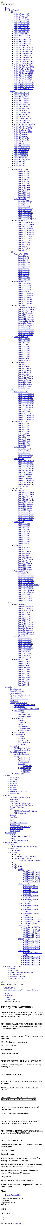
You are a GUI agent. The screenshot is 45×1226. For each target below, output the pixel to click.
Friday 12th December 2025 (23, 63)
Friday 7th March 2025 (22, 122)
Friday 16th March (24, 653)
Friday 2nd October (25, 478)
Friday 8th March (24, 205)
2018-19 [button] (16, 488)
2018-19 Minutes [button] (24, 951)
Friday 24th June (24, 346)
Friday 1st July (23, 345)
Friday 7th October (24, 327)
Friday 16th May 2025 (21, 106)
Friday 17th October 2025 (23, 77)
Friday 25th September (26, 480)
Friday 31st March (24, 283)
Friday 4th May (23, 665)
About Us (21, 713)
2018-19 (8, 997)
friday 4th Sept (23, 486)
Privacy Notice (15, 831)
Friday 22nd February (25, 557)
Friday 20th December (21, 138)
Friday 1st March (24, 207)
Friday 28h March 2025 (22, 116)
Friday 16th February (25, 648)
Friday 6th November (25, 470)
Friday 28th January (25, 382)
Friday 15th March (24, 203)
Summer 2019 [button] (19, 522)
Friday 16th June (24, 266)
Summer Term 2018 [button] (21, 659)
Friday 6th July (23, 681)
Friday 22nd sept (24, 246)
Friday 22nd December (26, 222)
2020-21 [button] (12, 390)
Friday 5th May (23, 276)
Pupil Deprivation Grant (22, 803)
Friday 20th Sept (19, 161)
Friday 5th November (25, 406)
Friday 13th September (26, 518)
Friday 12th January (25, 638)
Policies (12, 835)
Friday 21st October (25, 323)
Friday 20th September (26, 516)
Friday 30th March (24, 657)
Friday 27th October (25, 236)
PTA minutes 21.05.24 (30, 886)
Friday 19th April (24, 195)
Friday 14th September (26, 589)
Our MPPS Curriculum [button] (18, 752)
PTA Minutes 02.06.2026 (31, 872)
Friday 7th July (23, 260)
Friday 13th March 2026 (22, 43)
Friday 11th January (25, 569)
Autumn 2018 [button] (22, 571)
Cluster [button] (12, 844)
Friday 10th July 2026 (21, 16)
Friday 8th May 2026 (21, 32)
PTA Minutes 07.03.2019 (31, 962)
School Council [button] (19, 734)
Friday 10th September (26, 419)
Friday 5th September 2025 (23, 89)
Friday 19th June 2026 (21, 22)
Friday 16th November (26, 583)
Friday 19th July (24, 171)
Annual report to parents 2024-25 (29, 860)
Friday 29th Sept (24, 244)
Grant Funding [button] (15, 801)
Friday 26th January (25, 215)
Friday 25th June (24, 429)
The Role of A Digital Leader (28, 709)
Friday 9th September (25, 335)
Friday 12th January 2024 (27, 219)
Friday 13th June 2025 (21, 102)
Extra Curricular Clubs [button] (13, 966)
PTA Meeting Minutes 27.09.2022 (30, 910)
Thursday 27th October (26, 321)
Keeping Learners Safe (22, 750)
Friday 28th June (24, 177)
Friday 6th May (23, 358)
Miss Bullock (14, 777)
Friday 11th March (24, 372)
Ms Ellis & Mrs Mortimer (18, 791)
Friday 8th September (25, 606)
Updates (17, 850)
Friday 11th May (24, 667)
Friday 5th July (23, 175)
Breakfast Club (15, 825)
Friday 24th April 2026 (22, 36)
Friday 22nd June (24, 677)
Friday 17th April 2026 (22, 37)
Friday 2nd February (25, 213)
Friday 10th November (26, 234)
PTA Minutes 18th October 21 (33, 921)
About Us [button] (8, 687)
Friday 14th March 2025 (22, 120)
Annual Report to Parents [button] (22, 858)
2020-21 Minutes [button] (24, 925)
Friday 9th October (24, 476)
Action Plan (22, 722)
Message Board (23, 740)
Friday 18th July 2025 (21, 93)
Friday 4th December (25, 463)
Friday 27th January (25, 299)
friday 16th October (25, 474)
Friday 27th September (22, 160)
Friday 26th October (25, 600)
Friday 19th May (24, 272)
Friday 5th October (24, 594)
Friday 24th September (26, 415)
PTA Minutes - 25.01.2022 (32, 917)
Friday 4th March (24, 374)
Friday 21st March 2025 (22, 118)
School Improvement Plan (19, 699)
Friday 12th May (24, 274)
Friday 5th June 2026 (21, 26)
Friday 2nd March (24, 650)
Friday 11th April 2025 (22, 112)
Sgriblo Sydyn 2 (24, 758)
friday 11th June (23, 433)
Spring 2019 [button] (18, 545)
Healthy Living (19, 774)
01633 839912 (10, 988)
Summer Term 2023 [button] (21, 254)
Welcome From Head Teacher (20, 695)
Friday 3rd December (25, 398)
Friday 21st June (24, 179)
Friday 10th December (26, 396)
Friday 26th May (24, 270)
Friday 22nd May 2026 (22, 28)
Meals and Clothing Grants (23, 805)
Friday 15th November (22, 148)
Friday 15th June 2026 (21, 24)
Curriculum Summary (21, 754)
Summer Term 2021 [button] (21, 421)
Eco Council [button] (18, 718)
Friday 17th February (25, 293)
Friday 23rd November (26, 581)
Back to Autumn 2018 (13, 1195)
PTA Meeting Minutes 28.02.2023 (30, 897)
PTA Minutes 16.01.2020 (31, 943)
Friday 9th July (23, 425)
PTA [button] (11, 862)
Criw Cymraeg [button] (19, 711)
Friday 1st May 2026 (21, 34)
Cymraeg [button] (17, 756)
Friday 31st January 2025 (22, 130)
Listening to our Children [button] (18, 703)
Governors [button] (13, 852)
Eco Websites (23, 726)
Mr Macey (13, 789)
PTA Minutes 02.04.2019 (31, 964)
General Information (17, 807)
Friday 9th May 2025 (21, 108)
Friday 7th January (24, 388)
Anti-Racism (14, 701)
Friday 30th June (24, 262)
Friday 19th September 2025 (24, 85)
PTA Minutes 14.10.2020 (31, 929)
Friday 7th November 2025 (23, 73)
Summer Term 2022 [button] (21, 337)
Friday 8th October (24, 411)
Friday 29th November (22, 144)
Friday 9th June (23, 268)
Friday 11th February (25, 378)
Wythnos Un (27, 770)
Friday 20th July (24, 685)
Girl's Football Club (16, 978)
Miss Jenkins (14, 785)
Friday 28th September (26, 592)
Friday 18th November (26, 317)
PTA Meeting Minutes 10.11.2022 (30, 906)
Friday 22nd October (25, 407)
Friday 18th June (24, 431)
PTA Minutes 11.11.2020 (31, 931)
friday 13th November (26, 468)
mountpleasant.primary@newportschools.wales (21, 990)
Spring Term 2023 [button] (20, 282)
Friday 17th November (26, 232)
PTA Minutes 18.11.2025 (31, 878)
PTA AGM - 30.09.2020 (31, 927)
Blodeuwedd (27, 766)
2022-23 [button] (12, 252)
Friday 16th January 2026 (23, 57)
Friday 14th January (25, 386)
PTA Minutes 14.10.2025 (31, 880)
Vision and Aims (15, 693)
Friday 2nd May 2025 (21, 110)
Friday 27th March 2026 (22, 39)
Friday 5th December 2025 (23, 65)
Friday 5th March (24, 453)
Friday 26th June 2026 (21, 20)
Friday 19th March (24, 449)
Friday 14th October (25, 325)
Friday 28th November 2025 (24, 67)
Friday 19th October (25, 598)
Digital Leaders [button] (19, 707)
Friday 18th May (24, 669)
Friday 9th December (25, 311)
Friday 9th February (25, 211)
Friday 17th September (26, 417)
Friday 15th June (24, 675)
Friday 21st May (24, 437)
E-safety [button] (12, 838)
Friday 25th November (26, 315)
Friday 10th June (24, 350)
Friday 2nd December (25, 313)
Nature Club (14, 970)
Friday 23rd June (24, 264)
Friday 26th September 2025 (24, 83)
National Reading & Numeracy (20, 827)
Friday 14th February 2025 (23, 126)
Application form (24, 728)
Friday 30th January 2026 (23, 53)
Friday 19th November (26, 402)
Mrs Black (13, 783)
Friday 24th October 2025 (23, 75)
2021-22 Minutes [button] (24, 903)
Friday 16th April (24, 445)
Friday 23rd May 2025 (22, 104)
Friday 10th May (24, 189)
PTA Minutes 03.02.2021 (31, 933)
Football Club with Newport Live (21, 972)
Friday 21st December (26, 573)
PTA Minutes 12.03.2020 (31, 941)
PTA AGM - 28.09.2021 (31, 923)
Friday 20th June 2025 (21, 100)
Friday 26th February (25, 455)
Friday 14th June (24, 181)
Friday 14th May (24, 439)
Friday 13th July (24, 683)
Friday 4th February (25, 380)
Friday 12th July (24, 173)
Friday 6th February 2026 (23, 51)
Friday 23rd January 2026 (23, 55)
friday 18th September (26, 482)
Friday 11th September (26, 484)
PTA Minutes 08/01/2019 (31, 959)
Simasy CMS (19, 1223)
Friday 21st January (25, 384)
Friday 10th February (25, 295)
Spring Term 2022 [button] (20, 362)
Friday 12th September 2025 (24, 87)
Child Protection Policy (22, 748)
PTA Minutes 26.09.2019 (31, 949)
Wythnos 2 (26, 772)
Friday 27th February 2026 (23, 47)
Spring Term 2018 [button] (20, 636)
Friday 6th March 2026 (22, 45)
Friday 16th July (24, 423)
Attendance (22, 744)
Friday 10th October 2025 (23, 79)
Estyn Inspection (15, 689)
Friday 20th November (26, 467)
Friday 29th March (24, 551)
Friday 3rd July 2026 (21, 18)
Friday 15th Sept (24, 248)
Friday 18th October (21, 154)
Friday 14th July (24, 258)
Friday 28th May (24, 435)
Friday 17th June (24, 348)
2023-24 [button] (12, 167)
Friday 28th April (24, 278)
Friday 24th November (26, 230)
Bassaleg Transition (16, 829)
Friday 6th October (24, 242)
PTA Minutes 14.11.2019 (31, 945)
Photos (20, 724)
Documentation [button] (10, 833)
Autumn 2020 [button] (19, 459)
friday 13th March (24, 451)
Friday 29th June (24, 679)
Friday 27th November (26, 465)
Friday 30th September (26, 329)
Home (7, 8)
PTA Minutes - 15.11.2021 (32, 919)
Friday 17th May (24, 187)
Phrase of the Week (25, 715)
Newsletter (9, 996)
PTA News (18, 866)
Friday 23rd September (26, 331)
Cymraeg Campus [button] (24, 768)
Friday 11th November (26, 319)
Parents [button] (7, 795)
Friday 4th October (20, 158)
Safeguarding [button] (14, 746)
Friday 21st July (23, 256)
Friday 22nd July (24, 339)
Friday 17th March (24, 287)
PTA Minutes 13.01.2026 (31, 876)
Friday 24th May (24, 185)
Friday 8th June (23, 673)
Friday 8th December (25, 226)
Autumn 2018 (10, 999)
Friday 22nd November (22, 146)
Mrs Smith (13, 781)
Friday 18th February (25, 376)
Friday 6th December (21, 142)
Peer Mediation (19, 732)
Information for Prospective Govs (25, 856)
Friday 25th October (21, 152)
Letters (12, 819)
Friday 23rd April (24, 443)
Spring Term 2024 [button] (20, 199)
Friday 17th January (21, 134)
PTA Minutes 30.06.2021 (31, 937)
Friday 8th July (23, 343)
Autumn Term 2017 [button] (21, 604)
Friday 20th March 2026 (22, 41)
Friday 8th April (23, 364)
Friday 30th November (26, 577)
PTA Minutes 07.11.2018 (31, 957)
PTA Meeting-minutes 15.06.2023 (30, 889)
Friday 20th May (24, 354)
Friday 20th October (25, 238)
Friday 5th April (23, 549)
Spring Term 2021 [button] (20, 447)
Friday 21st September (26, 591)
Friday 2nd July (23, 427)
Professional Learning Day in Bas (25, 846)
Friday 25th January (25, 565)
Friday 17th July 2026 (21, 14)
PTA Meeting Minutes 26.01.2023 (30, 900)
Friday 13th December (21, 140)
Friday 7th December (25, 579)
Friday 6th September (25, 520)
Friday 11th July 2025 (21, 95)
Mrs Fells (13, 787)
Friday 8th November (21, 150)
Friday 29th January (25, 457)
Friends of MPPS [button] (11, 842)
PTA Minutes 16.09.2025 (31, 882)
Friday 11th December (26, 461)
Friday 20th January (25, 301)
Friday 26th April (24, 193)
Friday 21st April (24, 280)
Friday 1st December (25, 228)
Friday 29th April (24, 360)
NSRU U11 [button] (14, 848)
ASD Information (20, 813)
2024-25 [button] (12, 91)
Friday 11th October (21, 156)
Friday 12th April (24, 197)
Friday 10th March (24, 289)
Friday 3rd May (23, 191)
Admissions (14, 799)
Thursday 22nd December (27, 307)
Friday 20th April (24, 661)
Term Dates (14, 817)
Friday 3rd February (25, 297)
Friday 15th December (26, 224)
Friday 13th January (25, 303)
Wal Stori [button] (21, 764)
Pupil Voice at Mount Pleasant (24, 705)
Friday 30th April (24, 441)
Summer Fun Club (16, 974)
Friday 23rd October (25, 472)
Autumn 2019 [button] (19, 490)
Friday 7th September (25, 587)
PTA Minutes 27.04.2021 (31, 935)
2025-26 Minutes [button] (24, 870)
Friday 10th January (21, 136)
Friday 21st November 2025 (23, 69)
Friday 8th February (25, 561)
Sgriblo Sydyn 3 (24, 760)
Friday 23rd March (24, 655)
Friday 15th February (25, 559)
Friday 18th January (25, 567)
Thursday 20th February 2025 (24, 124)
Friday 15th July (24, 341)
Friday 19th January (25, 217)
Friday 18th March (24, 370)
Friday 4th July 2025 (21, 97)
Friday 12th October (25, 596)
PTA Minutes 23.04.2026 (31, 874)
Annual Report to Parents (18, 823)
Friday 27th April (24, 663)
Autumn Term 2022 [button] (21, 305)
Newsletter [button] (12, 10)
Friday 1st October (24, 413)
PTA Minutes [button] (18, 868)
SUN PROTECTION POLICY (21, 837)
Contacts (13, 815)
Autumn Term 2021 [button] (21, 392)
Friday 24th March (24, 285)
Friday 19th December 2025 (23, 61)
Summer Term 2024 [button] (21, 169)
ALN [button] (11, 809)
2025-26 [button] (12, 12)
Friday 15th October (25, 409)
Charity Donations (24, 730)
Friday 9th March (24, 652)
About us (17, 854)
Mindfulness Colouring (18, 976)
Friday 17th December (26, 394)
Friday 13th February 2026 (23, 49)
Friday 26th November (26, 400)
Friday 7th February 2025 (23, 128)
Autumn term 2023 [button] (20, 221)
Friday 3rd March (24, 291)
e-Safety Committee (21, 840)
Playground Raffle (24, 716)
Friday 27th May (24, 352)
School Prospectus (16, 697)
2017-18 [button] (12, 602)
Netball (12, 968)
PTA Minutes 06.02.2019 (31, 961)
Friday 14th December (26, 575)
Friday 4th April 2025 (21, 114)
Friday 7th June (23, 183)
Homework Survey (25, 742)
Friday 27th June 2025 (21, 98)
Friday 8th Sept (23, 250)
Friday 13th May (24, 356)
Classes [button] (7, 776)
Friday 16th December (26, 309)
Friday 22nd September (26, 610)
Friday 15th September (26, 608)
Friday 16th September (26, 333)
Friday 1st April (23, 366)
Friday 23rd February (25, 209)
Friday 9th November (29, 585)
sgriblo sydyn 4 (23, 762)
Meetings (21, 720)
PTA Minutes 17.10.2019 (31, 947)
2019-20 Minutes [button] (24, 939)
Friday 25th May (24, 671)
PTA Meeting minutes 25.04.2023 (30, 893)
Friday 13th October (25, 240)
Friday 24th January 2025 (23, 132)
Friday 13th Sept (19, 163)
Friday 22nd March (25, 201)
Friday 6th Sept (19, 165)
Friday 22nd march (24, 553)
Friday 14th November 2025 (24, 71)
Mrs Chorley (14, 779)
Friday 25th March (24, 368)
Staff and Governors (17, 691)
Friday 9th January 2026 (22, 59)
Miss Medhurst (15, 793)
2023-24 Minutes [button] (24, 884)
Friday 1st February (25, 563)
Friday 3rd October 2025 (22, 81)
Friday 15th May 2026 (21, 30)
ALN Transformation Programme (25, 811)
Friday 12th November (26, 404)
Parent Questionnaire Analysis (20, 797)
